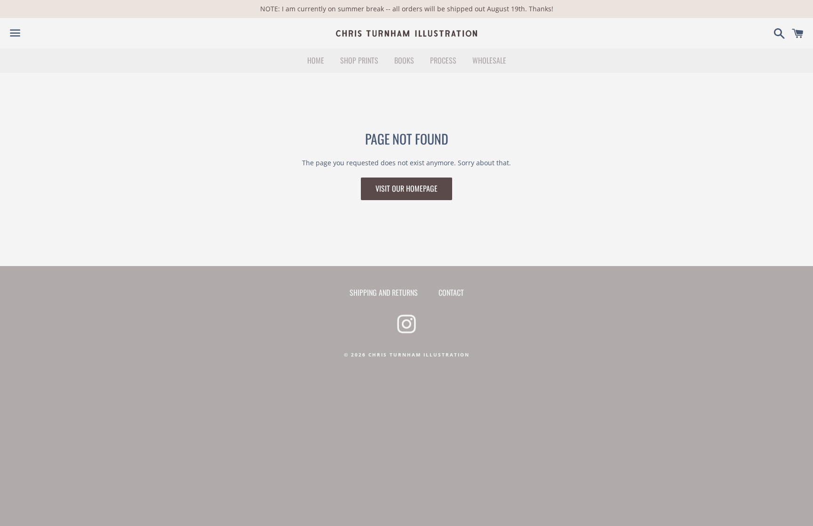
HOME (315, 60)
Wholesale (489, 60)
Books (404, 60)
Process (443, 60)
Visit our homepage (406, 188)
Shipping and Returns (384, 292)
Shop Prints (359, 60)
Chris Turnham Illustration (419, 354)
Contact (451, 292)
